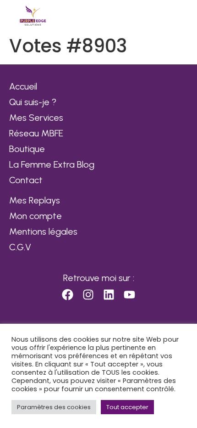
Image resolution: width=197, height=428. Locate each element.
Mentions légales (43, 231)
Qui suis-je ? (32, 101)
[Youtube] (129, 295)
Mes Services (36, 117)
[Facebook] (68, 295)
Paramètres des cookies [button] (54, 407)
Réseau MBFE (36, 133)
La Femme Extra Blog (51, 164)
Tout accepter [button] (127, 407)
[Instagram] (88, 295)
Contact (26, 180)
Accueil (23, 86)
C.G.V (20, 247)
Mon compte (35, 215)
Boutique (27, 148)
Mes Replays (34, 200)
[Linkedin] (109, 295)
